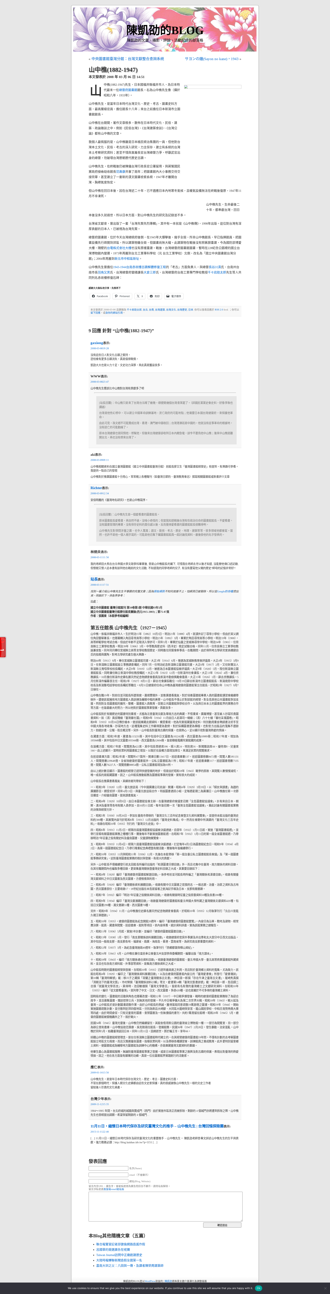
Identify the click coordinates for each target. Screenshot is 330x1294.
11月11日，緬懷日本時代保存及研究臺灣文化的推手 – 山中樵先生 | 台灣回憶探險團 (157, 1126)
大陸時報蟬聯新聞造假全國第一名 (119, 1260)
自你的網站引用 (114, 312)
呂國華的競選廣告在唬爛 (113, 1249)
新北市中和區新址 (127, 258)
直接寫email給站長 (114, 1189)
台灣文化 (171, 309)
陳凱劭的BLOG (165, 30)
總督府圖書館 (128, 90)
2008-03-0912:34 (100, 493)
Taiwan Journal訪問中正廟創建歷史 (119, 1255)
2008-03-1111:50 (100, 557)
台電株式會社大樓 (119, 248)
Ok (258, 1288)
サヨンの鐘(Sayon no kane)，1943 (212, 59)
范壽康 (120, 171)
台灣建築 (160, 309)
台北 (145, 309)
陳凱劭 (168, 1281)
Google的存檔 (225, 591)
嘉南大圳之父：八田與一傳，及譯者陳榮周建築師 (129, 1265)
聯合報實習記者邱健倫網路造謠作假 (120, 1244)
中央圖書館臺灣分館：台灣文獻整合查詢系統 (127, 59)
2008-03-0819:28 (100, 348)
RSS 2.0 (219, 309)
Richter (96, 488)
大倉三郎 (150, 272)
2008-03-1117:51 (100, 585)
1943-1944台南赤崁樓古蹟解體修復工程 (139, 267)
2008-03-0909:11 (100, 460)
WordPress (150, 1281)
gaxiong (97, 343)
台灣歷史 (182, 309)
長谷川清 (215, 267)
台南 (151, 309)
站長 (94, 579)
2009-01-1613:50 (100, 1072)
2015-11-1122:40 (100, 1131)
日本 (190, 309)
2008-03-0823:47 (100, 382)
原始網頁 (159, 591)
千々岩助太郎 (217, 272)
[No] (325, 1288)
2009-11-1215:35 (100, 1104)
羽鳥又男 (104, 272)
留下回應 (95, 312)
